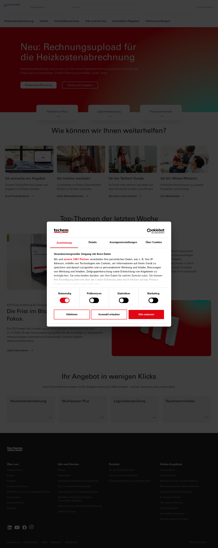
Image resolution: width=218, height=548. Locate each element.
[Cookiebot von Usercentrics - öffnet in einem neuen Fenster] (149, 231)
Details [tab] (93, 242)
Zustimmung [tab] (64, 242)
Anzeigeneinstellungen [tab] (123, 242)
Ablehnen (71, 314)
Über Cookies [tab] (154, 242)
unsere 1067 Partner (76, 259)
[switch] (94, 300)
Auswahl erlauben (109, 314)
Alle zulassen (146, 314)
